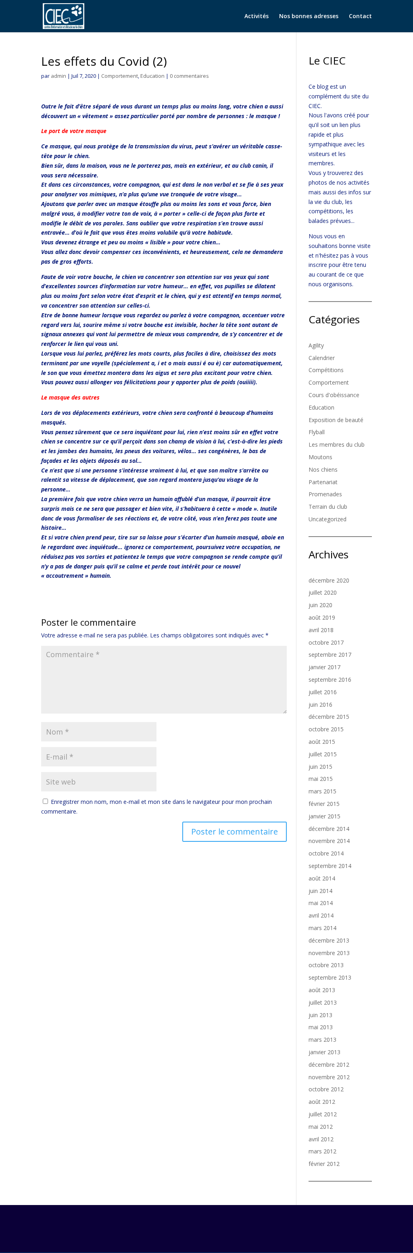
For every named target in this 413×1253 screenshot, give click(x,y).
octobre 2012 (326, 1089)
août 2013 (322, 990)
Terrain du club (328, 506)
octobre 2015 (326, 729)
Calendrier (322, 358)
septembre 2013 (330, 977)
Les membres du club (337, 444)
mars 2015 (322, 791)
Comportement (119, 75)
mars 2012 (322, 1151)
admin (58, 75)
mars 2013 (322, 1039)
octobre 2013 (326, 965)
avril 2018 (321, 630)
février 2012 (324, 1164)
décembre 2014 (329, 829)
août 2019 (322, 617)
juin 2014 (320, 891)
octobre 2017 (326, 642)
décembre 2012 (329, 1064)
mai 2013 (321, 1027)
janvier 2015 (324, 816)
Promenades (325, 494)
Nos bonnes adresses (308, 16)
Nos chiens (323, 469)
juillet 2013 (323, 1002)
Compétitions (326, 370)
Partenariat (323, 482)
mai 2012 (321, 1126)
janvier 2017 (324, 667)
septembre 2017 (330, 654)
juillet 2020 (323, 592)
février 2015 (324, 804)
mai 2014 (321, 903)
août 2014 (322, 878)
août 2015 (322, 741)
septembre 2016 (330, 679)
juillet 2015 (323, 754)
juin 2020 (320, 605)
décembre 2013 (329, 940)
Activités (256, 16)
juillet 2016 (323, 692)
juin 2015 (320, 766)
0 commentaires (189, 75)
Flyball (317, 432)
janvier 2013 (324, 1052)
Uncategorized (327, 519)
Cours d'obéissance (334, 395)
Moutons (320, 457)
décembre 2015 (329, 716)
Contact (360, 16)
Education (152, 75)
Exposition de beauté (336, 420)
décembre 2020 (329, 580)
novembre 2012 (329, 1077)
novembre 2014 (329, 841)
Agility (316, 345)
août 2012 (322, 1101)
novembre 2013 (329, 953)
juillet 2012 (323, 1114)
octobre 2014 (326, 853)
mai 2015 (321, 779)
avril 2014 (321, 915)
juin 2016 (320, 704)
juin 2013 (320, 1015)
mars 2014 (322, 928)
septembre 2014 (330, 866)
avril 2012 (321, 1139)
